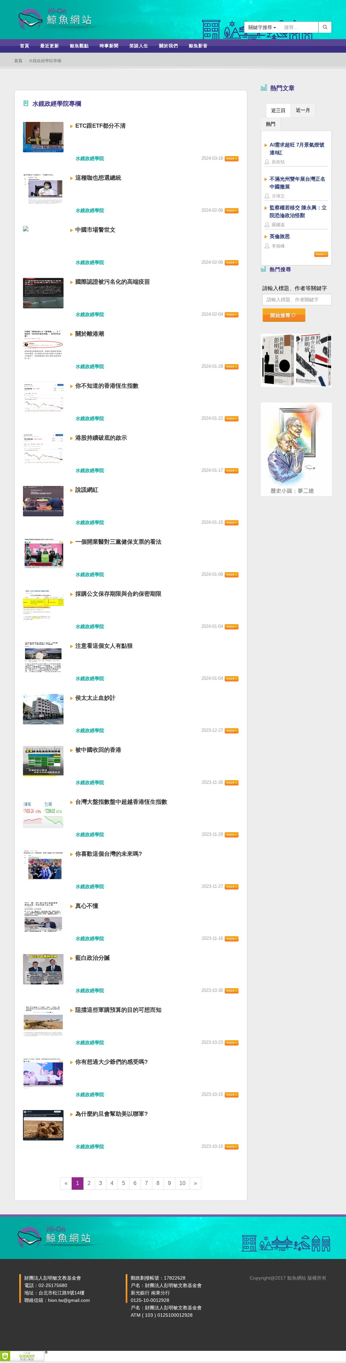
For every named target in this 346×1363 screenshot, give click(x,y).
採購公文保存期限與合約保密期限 (118, 594)
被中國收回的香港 (98, 750)
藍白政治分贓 (92, 958)
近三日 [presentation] (278, 110)
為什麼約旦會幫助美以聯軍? (111, 1114)
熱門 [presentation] (270, 124)
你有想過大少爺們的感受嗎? (111, 1062)
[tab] (278, 110)
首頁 (18, 60)
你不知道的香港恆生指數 (107, 386)
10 (182, 1183)
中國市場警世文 (95, 230)
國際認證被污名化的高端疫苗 (112, 282)
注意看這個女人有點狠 (104, 646)
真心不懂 (86, 906)
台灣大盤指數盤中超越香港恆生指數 (121, 802)
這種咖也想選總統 (98, 178)
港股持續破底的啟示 (101, 438)
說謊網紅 (86, 490)
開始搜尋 (280, 315)
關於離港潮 (89, 334)
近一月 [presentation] (303, 110)
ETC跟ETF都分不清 (100, 126)
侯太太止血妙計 (95, 698)
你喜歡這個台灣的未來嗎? (108, 854)
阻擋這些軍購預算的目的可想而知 (118, 1010)
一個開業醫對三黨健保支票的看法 (118, 542)
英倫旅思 (280, 236)
